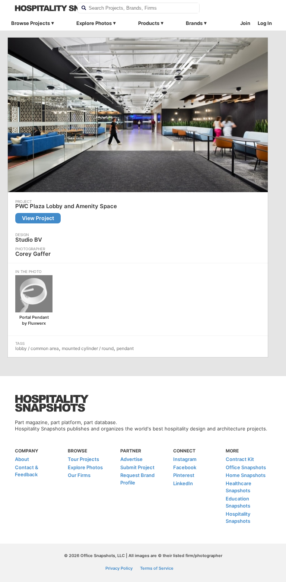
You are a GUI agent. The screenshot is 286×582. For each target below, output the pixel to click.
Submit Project (137, 467)
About (22, 459)
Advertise (131, 459)
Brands (194, 23)
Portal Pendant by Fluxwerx (34, 320)
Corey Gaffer (33, 253)
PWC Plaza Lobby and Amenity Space (66, 206)
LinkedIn (183, 483)
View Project (38, 218)
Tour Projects (83, 459)
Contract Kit (240, 459)
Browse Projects (30, 23)
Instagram (185, 459)
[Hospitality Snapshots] (41, 8)
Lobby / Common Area (37, 348)
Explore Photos (94, 23)
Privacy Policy (119, 568)
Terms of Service (157, 568)
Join (245, 23)
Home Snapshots (246, 475)
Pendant (125, 348)
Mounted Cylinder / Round (88, 348)
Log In (265, 23)
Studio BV (28, 239)
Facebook (184, 467)
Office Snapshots (246, 467)
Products (148, 23)
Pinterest (183, 475)
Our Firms (79, 475)
